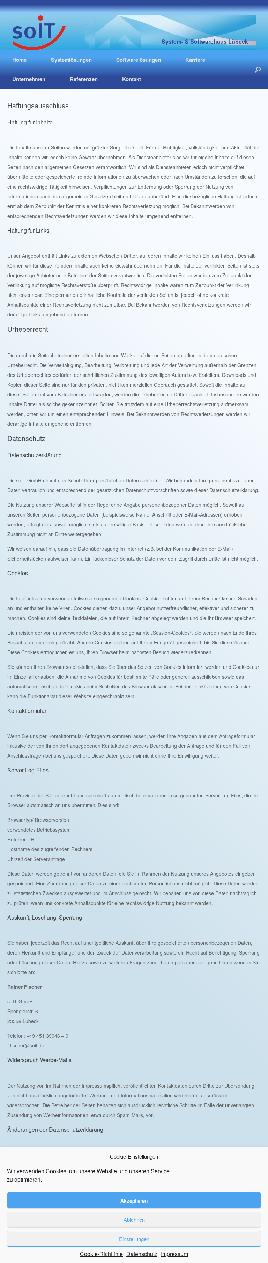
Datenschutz (141, 1254)
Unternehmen (28, 79)
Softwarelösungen (138, 60)
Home (19, 60)
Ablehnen (134, 1219)
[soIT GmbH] (39, 32)
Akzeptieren (134, 1200)
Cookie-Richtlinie (101, 1254)
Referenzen (84, 79)
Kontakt (131, 79)
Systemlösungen (71, 60)
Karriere (195, 60)
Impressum (174, 1254)
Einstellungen (134, 1238)
